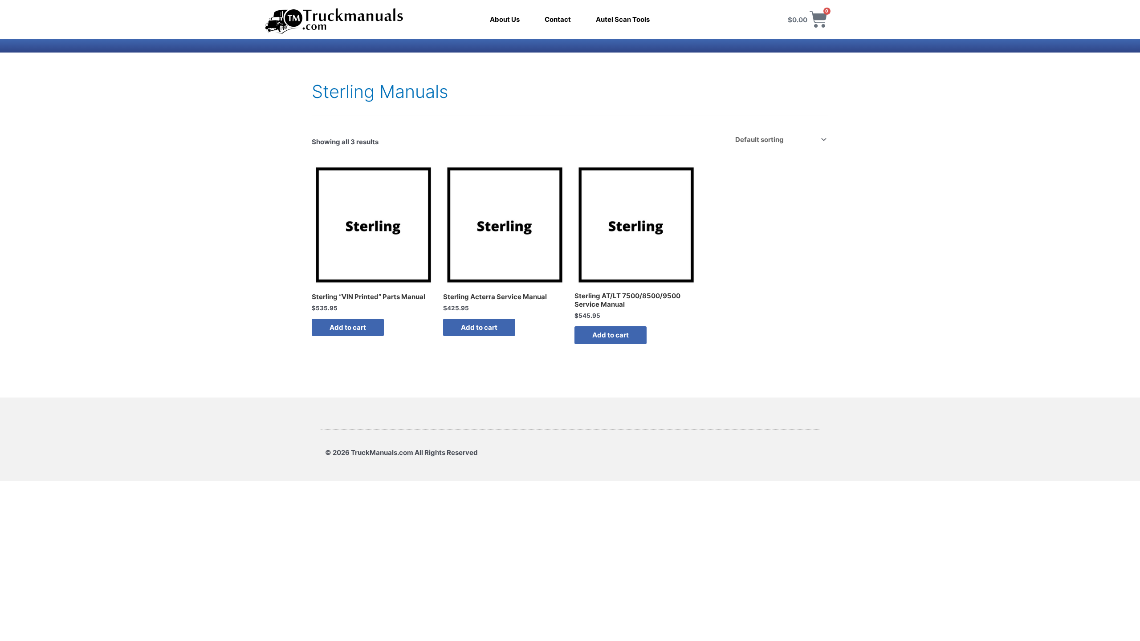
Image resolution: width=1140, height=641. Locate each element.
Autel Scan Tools (623, 19)
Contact (558, 19)
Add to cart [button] (348, 327)
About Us (505, 19)
